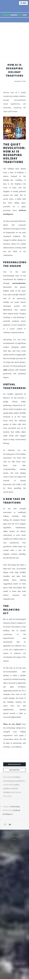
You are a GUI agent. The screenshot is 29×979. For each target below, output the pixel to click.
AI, (12, 777)
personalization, (18, 781)
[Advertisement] (14, 40)
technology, (7, 781)
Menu (24, 3)
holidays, (17, 777)
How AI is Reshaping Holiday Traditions (14, 70)
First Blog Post (14, 770)
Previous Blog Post (14, 764)
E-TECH (15, 836)
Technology (15, 807)
